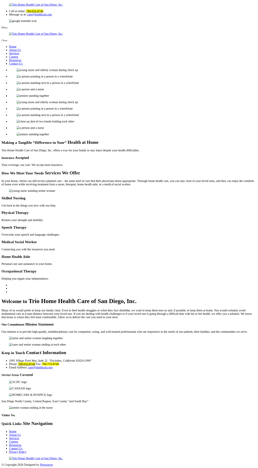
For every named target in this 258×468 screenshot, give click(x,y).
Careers (13, 56)
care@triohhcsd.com (39, 14)
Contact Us (15, 63)
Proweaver (46, 464)
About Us (15, 50)
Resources (15, 60)
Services (14, 53)
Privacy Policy (17, 451)
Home (12, 46)
